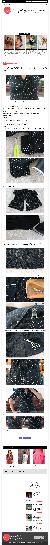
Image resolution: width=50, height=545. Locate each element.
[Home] (13, 537)
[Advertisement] (25, 23)
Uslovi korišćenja (38, 542)
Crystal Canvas (21, 543)
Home (4, 1)
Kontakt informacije (31, 542)
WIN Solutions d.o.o (31, 543)
